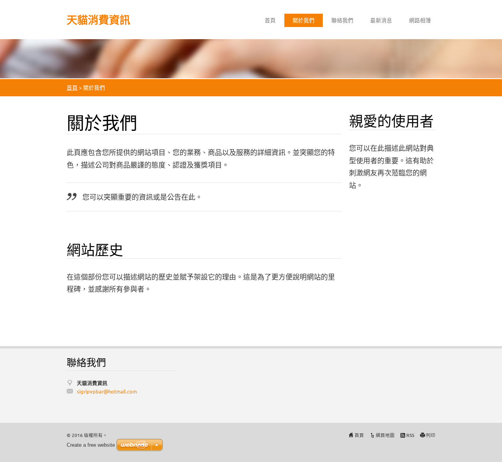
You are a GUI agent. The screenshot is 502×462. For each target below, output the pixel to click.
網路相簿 (420, 19)
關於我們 (304, 19)
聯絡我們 (342, 19)
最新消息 (381, 19)
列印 (430, 435)
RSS (410, 435)
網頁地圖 (385, 435)
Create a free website (91, 445)
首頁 (270, 19)
